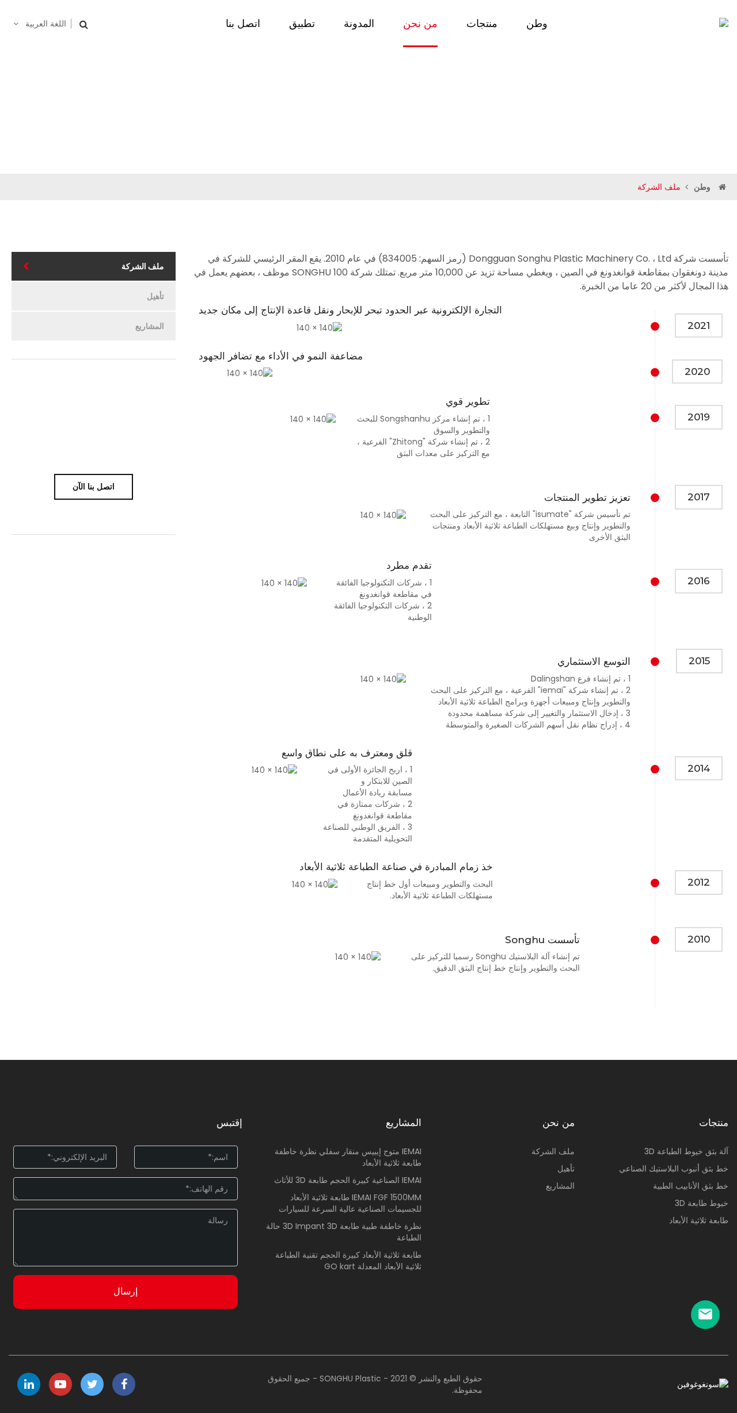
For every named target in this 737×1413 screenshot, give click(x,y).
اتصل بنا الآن (94, 486)
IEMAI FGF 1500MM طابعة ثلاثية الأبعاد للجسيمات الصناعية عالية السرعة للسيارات (350, 1203)
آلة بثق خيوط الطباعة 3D (686, 1151)
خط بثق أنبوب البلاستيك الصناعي (673, 1168)
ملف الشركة (142, 266)
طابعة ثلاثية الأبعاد (698, 1220)
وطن (702, 187)
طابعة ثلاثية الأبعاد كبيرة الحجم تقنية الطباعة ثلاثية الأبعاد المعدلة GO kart (348, 1260)
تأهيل (155, 296)
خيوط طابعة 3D (701, 1203)
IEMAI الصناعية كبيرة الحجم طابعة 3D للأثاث (347, 1180)
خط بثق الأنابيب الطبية (690, 1186)
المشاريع (149, 326)
